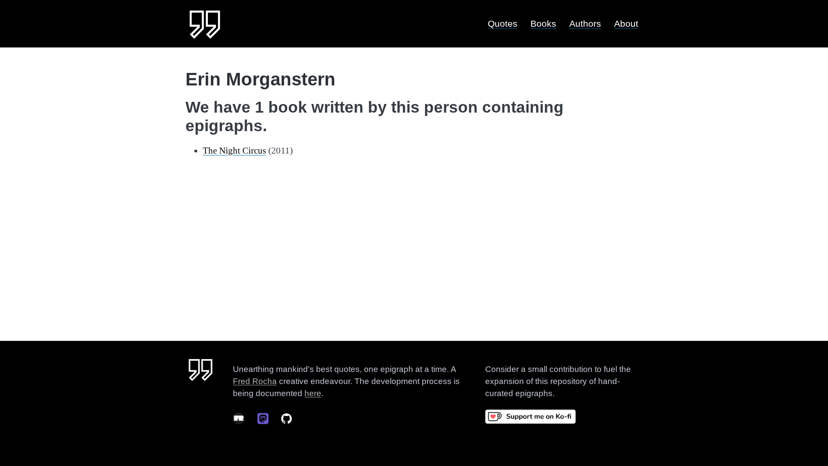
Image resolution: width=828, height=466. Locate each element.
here (312, 393)
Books (543, 23)
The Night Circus (234, 150)
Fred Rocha (255, 381)
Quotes (503, 23)
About (626, 23)
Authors (585, 23)
